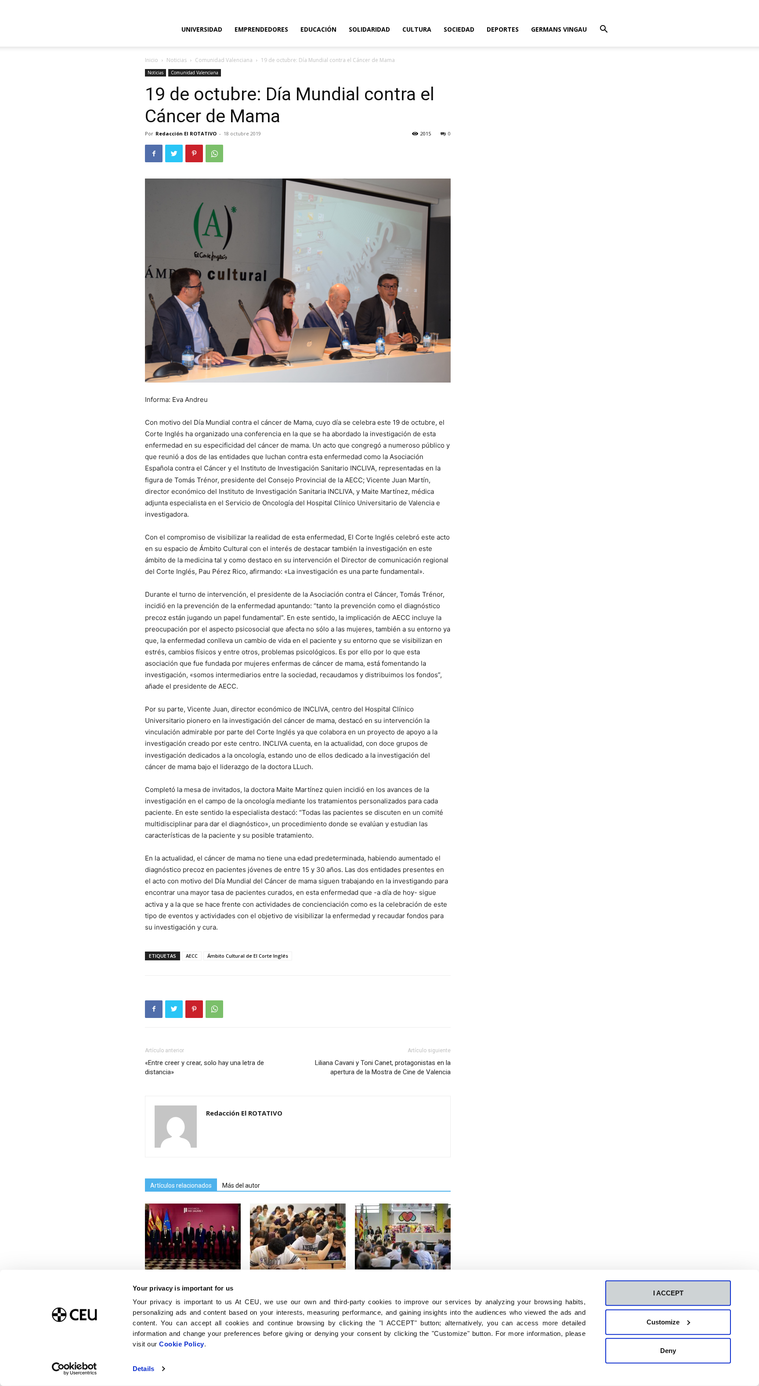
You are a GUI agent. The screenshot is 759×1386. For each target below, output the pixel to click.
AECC (192, 955)
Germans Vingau (559, 29)
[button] (603, 30)
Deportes (503, 29)
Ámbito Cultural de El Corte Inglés (247, 955)
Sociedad (459, 29)
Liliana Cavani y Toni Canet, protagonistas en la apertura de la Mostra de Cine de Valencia (383, 1067)
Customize (663, 1321)
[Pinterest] (194, 153)
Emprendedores (261, 29)
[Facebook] (154, 153)
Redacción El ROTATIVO (186, 133)
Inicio (151, 60)
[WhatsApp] (214, 153)
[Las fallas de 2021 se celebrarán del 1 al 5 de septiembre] (403, 1236)
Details (143, 1368)
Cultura (416, 29)
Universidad (201, 29)
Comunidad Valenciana (224, 60)
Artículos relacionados (181, 1185)
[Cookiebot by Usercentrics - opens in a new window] (74, 1368)
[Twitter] (174, 153)
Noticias (176, 60)
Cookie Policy (181, 1344)
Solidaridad (369, 29)
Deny (668, 1350)
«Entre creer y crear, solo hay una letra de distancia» (204, 1067)
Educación (318, 29)
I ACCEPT (668, 1293)
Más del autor (241, 1185)
